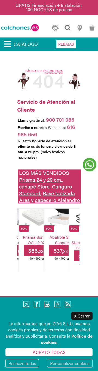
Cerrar (82, 316)
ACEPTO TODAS (49, 352)
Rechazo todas (22, 363)
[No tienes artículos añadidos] (91, 30)
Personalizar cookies (70, 363)
